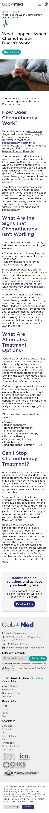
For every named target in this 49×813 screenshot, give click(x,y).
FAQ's (5, 706)
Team (5, 713)
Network (6, 696)
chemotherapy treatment (17, 143)
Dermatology (9, 736)
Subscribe (38, 658)
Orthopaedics (9, 743)
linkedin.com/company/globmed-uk (24, 648)
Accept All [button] (27, 807)
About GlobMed (10, 686)
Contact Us (11, 51)
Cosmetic (7, 729)
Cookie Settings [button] (12, 807)
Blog (14, 12)
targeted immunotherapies (18, 151)
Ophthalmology (10, 746)
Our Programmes (11, 693)
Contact (6, 709)
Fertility (6, 739)
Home (5, 12)
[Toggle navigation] (39, 4)
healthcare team (24, 517)
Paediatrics (8, 749)
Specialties (7, 689)
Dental (5, 732)
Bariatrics (7, 726)
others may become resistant (27, 287)
